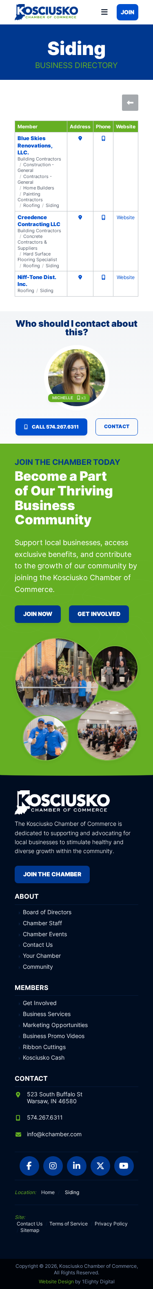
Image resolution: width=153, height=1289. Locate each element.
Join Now (37, 614)
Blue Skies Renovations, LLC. (35, 145)
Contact (116, 426)
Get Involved (99, 614)
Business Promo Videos (53, 1036)
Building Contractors (39, 159)
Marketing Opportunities (55, 1025)
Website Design (56, 1281)
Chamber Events (45, 934)
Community (38, 966)
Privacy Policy (111, 1224)
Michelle (62, 397)
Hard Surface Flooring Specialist (37, 256)
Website (126, 217)
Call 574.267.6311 (55, 427)
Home (48, 1192)
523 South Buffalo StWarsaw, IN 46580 (54, 1097)
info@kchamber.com (54, 1134)
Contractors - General (35, 179)
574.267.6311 (45, 1117)
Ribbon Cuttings (44, 1047)
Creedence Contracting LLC (39, 220)
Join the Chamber (52, 874)
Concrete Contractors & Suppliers (32, 242)
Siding (52, 205)
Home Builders (38, 188)
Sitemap (29, 1230)
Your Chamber (42, 955)
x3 (83, 397)
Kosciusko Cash (43, 1057)
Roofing (31, 205)
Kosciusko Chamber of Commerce (47, 12)
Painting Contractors (30, 196)
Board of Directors (47, 912)
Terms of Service (68, 1224)
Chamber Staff (42, 923)
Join (127, 12)
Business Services (47, 1014)
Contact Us (38, 944)
